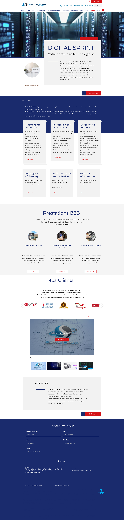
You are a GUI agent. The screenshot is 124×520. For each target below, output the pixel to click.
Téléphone (66, 440)
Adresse (28, 440)
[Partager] (88, 316)
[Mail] (74, 6)
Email (64, 431)
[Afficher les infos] (92, 316)
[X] (117, 35)
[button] (89, 1)
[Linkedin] (117, 30)
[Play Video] (38, 365)
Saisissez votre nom (32, 431)
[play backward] (22, 305)
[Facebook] (117, 26)
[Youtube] (117, 39)
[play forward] (102, 305)
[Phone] (61, 6)
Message (28, 448)
